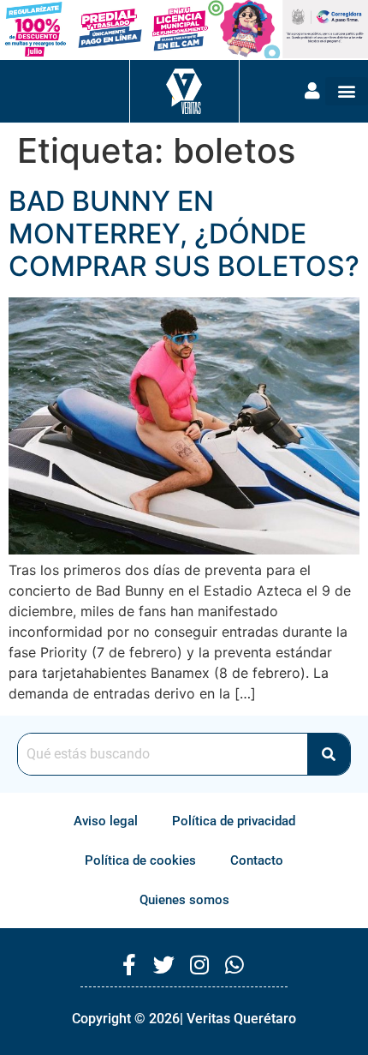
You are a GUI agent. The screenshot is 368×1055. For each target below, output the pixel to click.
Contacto (256, 860)
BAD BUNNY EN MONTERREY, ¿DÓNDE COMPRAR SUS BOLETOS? (184, 234)
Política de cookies (140, 860)
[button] (346, 91)
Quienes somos (184, 900)
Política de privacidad (233, 821)
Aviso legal (106, 821)
